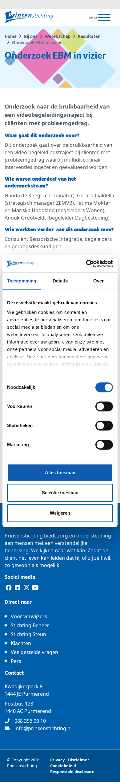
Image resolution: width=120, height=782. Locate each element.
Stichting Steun (28, 634)
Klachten (21, 643)
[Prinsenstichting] (29, 17)
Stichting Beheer (30, 625)
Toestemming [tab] (21, 280)
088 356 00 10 (30, 721)
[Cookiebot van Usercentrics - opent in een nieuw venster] (86, 264)
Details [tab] (60, 280)
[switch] (104, 406)
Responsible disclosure (72, 771)
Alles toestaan (60, 472)
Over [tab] (98, 280)
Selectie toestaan (60, 492)
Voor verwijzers (29, 616)
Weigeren (60, 513)
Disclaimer (78, 760)
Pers (16, 661)
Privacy (57, 760)
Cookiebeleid (63, 765)
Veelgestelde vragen (34, 652)
